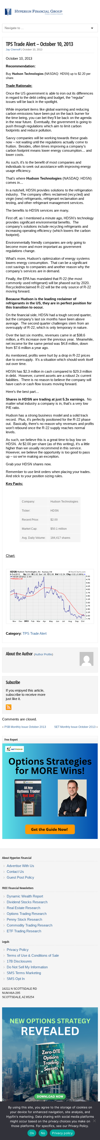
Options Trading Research (27, 914)
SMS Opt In (16, 979)
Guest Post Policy (20, 877)
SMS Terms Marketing (24, 973)
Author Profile (43, 654)
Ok (32, 1133)
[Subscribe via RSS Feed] (8, 707)
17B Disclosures (19, 961)
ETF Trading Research (24, 931)
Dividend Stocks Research (27, 902)
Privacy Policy (18, 950)
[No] (94, 1120)
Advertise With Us (20, 866)
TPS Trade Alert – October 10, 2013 (39, 44)
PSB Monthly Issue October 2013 (25, 727)
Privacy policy (62, 1133)
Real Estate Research (23, 908)
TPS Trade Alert (35, 633)
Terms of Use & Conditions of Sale (33, 955)
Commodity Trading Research (29, 925)
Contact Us (15, 872)
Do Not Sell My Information (27, 967)
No (43, 1133)
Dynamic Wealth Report (25, 896)
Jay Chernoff (13, 49)
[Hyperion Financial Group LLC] (50, 15)
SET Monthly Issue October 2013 (75, 727)
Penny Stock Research (24, 919)
